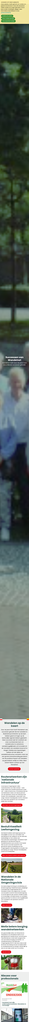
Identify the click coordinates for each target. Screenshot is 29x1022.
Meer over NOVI (6, 905)
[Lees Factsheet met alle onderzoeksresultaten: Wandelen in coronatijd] (14, 994)
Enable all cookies (7, 16)
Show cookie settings (8, 18)
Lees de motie (6, 952)
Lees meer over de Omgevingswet (11, 805)
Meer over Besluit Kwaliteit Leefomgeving (13, 855)
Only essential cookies (8, 21)
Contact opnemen (14, 769)
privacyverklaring (6, 12)
